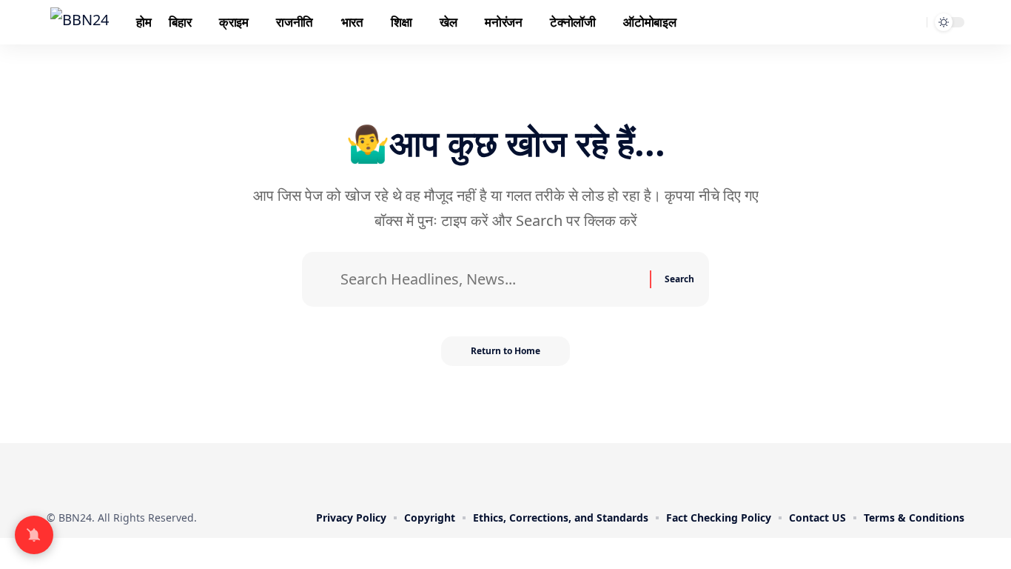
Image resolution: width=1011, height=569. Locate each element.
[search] (913, 22)
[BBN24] (79, 22)
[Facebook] (453, 474)
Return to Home (505, 351)
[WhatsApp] (557, 474)
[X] (474, 474)
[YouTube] (495, 474)
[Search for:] (489, 279)
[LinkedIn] (536, 474)
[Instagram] (515, 474)
